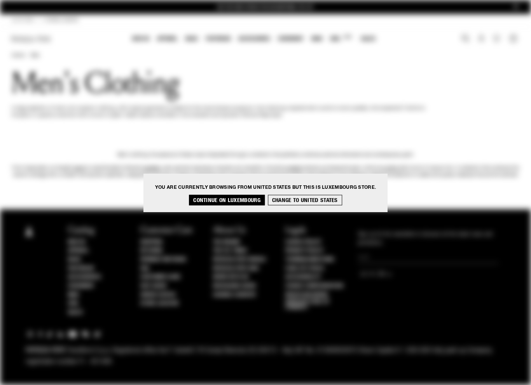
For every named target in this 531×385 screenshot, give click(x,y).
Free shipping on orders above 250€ (265, 7)
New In (140, 39)
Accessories (254, 39)
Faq (144, 268)
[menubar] (254, 39)
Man (316, 39)
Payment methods (163, 259)
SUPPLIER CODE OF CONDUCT (307, 304)
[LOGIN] (481, 39)
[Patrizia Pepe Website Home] (31, 39)
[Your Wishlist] (497, 40)
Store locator (159, 303)
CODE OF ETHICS (304, 268)
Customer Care (160, 277)
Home (18, 55)
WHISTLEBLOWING (306, 295)
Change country (234, 295)
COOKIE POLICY (303, 242)
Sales (368, 39)
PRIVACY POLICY (304, 250)
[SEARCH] (465, 39)
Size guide (153, 286)
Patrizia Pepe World (239, 259)
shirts (392, 168)
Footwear (218, 39)
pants (79, 168)
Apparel (167, 39)
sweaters (152, 168)
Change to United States (305, 200)
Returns (151, 250)
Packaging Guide (235, 286)
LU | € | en (22, 20)
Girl (340, 38)
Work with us (231, 277)
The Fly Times (230, 250)
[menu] (253, 39)
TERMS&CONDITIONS (309, 259)
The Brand (226, 242)
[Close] (515, 7)
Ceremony (291, 39)
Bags (191, 39)
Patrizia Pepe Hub (236, 268)
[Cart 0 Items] (514, 39)
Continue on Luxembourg (226, 200)
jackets (294, 168)
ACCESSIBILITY (303, 277)
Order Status (157, 295)
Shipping (151, 242)
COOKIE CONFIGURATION (314, 286)
